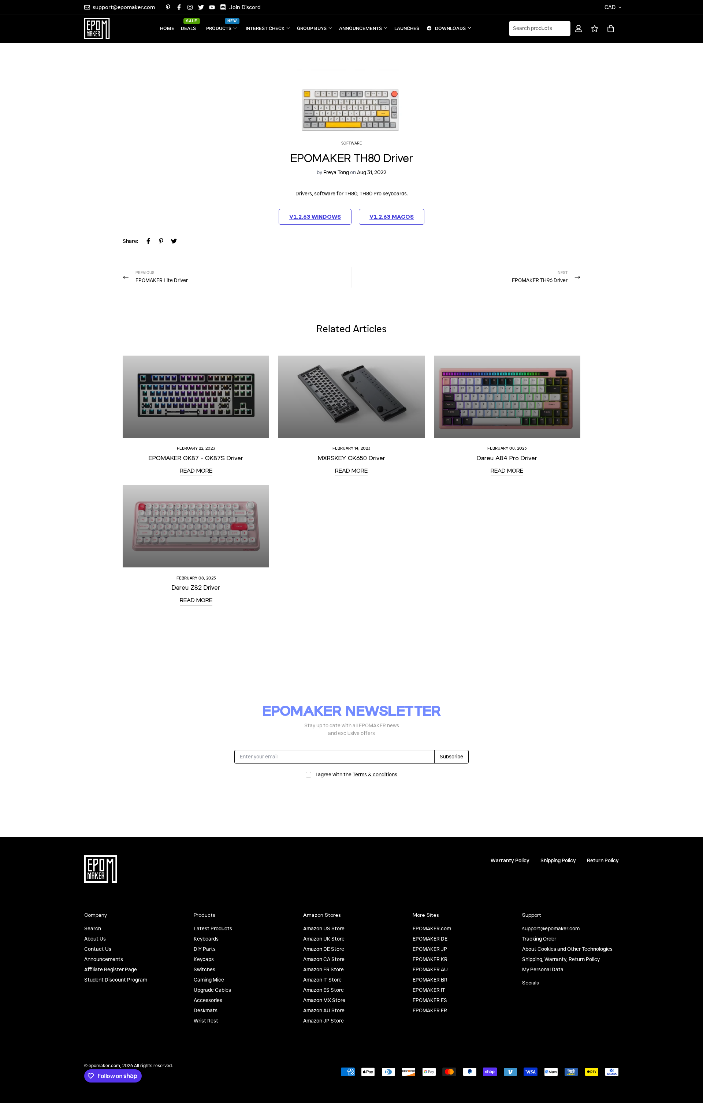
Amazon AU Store (324, 1010)
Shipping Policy (558, 860)
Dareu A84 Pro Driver (507, 458)
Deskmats (205, 1010)
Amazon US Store (324, 928)
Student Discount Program (115, 979)
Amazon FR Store (323, 969)
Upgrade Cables (212, 990)
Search (92, 928)
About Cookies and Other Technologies (567, 949)
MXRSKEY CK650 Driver (351, 458)
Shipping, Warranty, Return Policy (561, 959)
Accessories (208, 1000)
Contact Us (97, 949)
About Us (95, 938)
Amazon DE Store (323, 949)
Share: (130, 241)
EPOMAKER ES (430, 1000)
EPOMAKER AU (430, 969)
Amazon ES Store (323, 990)
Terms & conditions (375, 774)
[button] (609, 28)
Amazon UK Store (324, 938)
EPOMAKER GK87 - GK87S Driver (196, 458)
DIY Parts (205, 949)
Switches (204, 969)
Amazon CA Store (324, 959)
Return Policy (603, 860)
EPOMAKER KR (430, 959)
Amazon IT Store (322, 979)
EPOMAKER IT (429, 990)
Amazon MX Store (324, 1000)
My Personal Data (542, 969)
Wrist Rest (206, 1020)
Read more (196, 470)
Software (351, 143)
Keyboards (206, 938)
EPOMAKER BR (430, 979)
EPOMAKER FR (430, 1010)
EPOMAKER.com (432, 928)
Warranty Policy (510, 860)
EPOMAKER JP (430, 949)
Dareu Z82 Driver (196, 587)
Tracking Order (539, 938)
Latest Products (213, 928)
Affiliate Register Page (110, 969)
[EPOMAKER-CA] (97, 28)
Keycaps (204, 959)
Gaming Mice (209, 979)
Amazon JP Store (323, 1020)
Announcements (103, 959)
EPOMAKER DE (430, 938)
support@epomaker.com (551, 928)
